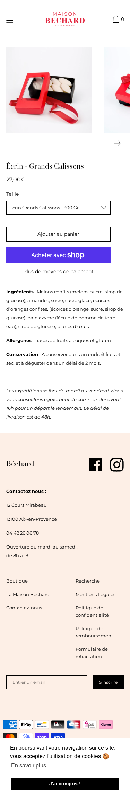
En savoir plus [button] (28, 766)
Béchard (20, 463)
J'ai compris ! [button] (65, 783)
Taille (12, 194)
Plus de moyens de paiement (58, 271)
